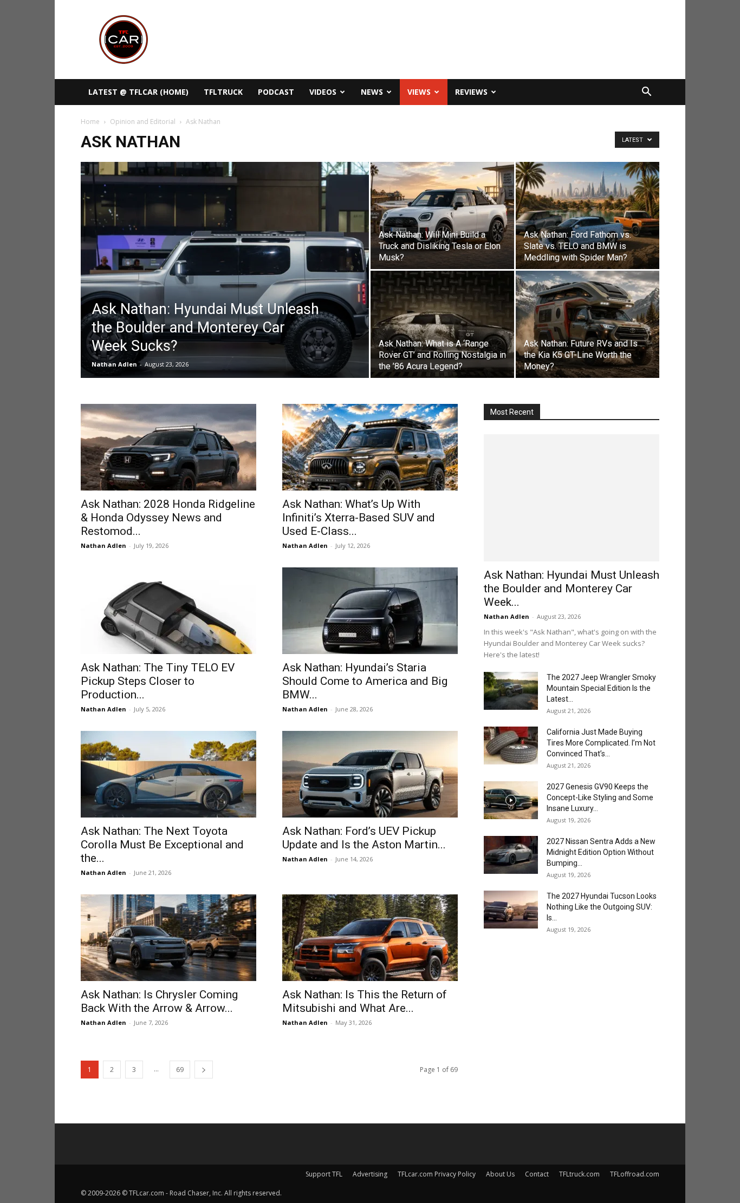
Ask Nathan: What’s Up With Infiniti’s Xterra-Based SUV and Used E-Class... (358, 518)
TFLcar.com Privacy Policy (437, 1174)
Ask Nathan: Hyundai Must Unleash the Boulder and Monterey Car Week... (571, 588)
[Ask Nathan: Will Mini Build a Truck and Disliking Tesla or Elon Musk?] (442, 215)
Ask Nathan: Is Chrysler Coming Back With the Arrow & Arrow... (159, 1001)
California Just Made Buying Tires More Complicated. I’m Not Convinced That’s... (601, 743)
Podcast (276, 92)
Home (90, 121)
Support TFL (324, 1174)
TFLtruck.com (579, 1174)
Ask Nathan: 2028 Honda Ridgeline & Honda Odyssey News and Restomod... (168, 518)
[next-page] (203, 1069)
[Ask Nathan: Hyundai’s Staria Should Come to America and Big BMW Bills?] (370, 610)
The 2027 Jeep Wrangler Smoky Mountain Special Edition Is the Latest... (601, 688)
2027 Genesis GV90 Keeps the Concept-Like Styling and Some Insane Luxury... (600, 797)
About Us (500, 1174)
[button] (646, 93)
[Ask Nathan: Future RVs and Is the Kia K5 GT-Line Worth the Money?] (587, 324)
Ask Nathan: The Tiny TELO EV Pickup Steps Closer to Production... (158, 681)
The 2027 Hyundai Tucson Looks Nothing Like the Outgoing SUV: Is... (602, 907)
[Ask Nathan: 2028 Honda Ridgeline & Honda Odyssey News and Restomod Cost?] (168, 447)
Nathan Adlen (114, 364)
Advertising (370, 1174)
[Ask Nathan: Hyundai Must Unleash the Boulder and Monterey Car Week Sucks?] (225, 287)
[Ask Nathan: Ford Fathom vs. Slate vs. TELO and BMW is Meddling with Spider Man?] (587, 215)
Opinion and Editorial (143, 121)
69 (180, 1069)
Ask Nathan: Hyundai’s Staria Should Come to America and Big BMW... (364, 681)
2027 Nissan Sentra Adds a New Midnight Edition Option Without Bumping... (601, 852)
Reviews (471, 92)
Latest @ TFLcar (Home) (138, 92)
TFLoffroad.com (634, 1174)
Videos (322, 92)
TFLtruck (223, 92)
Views (419, 92)
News (372, 92)
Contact (537, 1174)
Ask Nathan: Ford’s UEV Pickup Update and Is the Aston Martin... (364, 838)
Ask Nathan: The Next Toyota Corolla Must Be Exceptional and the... (162, 845)
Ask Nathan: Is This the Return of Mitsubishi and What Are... (364, 1001)
